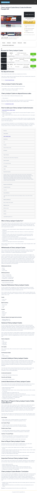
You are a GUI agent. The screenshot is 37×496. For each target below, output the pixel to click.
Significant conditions (10, 56)
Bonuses (3, 42)
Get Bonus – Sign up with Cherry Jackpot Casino (28, 22)
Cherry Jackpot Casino (7, 136)
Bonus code (20, 42)
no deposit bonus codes (9, 103)
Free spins (14, 42)
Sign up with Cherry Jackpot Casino (8, 110)
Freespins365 (6, 37)
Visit (33, 54)
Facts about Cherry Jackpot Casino (8, 45)
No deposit (9, 42)
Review (25, 42)
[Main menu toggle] (35, 2)
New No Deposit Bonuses (9, 80)
